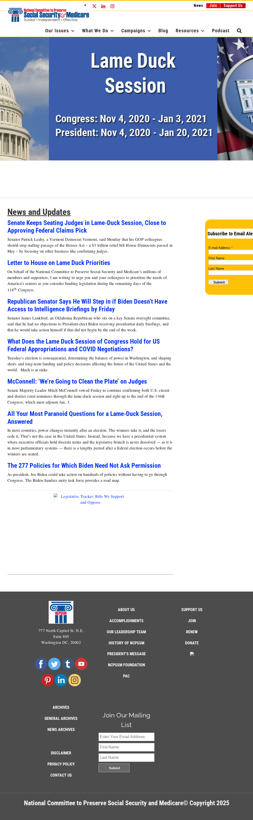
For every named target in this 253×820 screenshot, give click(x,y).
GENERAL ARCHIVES (61, 718)
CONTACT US (61, 775)
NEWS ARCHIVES (61, 729)
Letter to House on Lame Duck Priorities (58, 262)
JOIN (192, 620)
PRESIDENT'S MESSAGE (126, 654)
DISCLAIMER (61, 753)
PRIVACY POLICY (61, 764)
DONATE (192, 643)
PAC (126, 676)
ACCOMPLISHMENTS (126, 620)
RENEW (192, 632)
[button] (239, 30)
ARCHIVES (61, 707)
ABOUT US (126, 609)
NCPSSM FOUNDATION (126, 665)
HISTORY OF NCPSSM (126, 643)
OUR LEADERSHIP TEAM (126, 632)
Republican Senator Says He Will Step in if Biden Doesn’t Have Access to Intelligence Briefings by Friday (87, 305)
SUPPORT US (192, 609)
